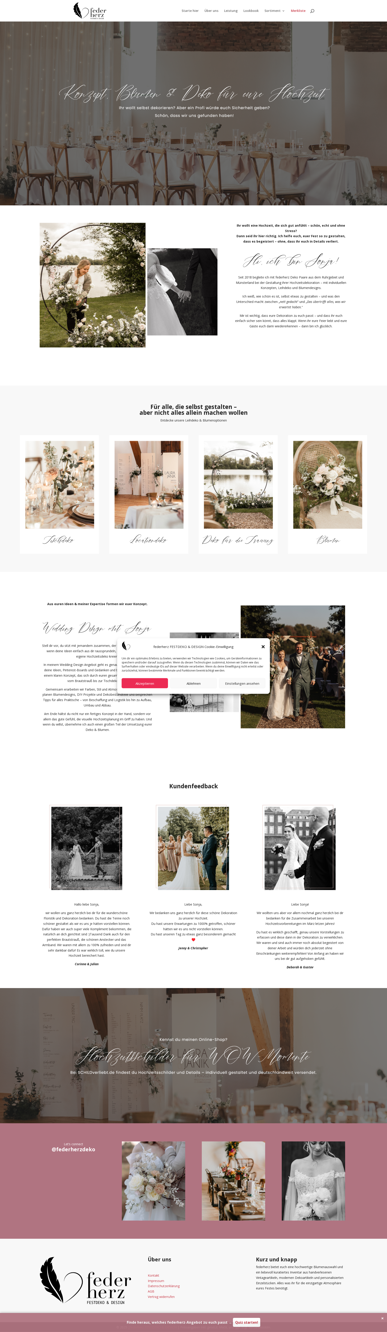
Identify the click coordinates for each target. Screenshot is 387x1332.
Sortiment (272, 11)
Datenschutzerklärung (164, 1286)
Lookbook (251, 11)
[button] (263, 646)
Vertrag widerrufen (161, 1297)
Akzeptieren (144, 683)
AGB (151, 1291)
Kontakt (153, 1275)
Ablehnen (194, 683)
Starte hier (190, 11)
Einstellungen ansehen (242, 683)
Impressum (156, 1281)
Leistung (231, 11)
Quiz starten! (246, 1322)
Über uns (211, 11)
